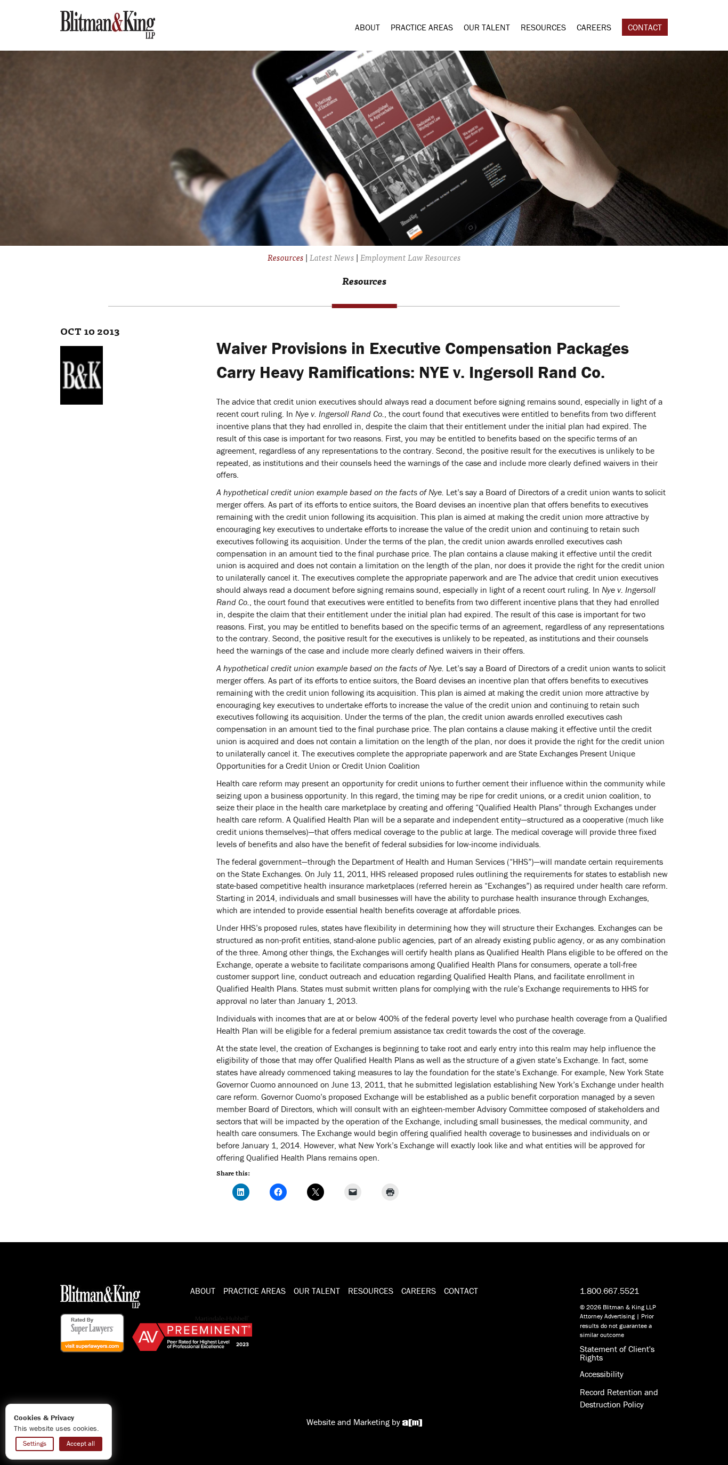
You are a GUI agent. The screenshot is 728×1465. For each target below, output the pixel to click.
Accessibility (602, 1374)
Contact (645, 27)
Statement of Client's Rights (617, 1353)
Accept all (81, 1443)
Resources (543, 27)
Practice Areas (422, 27)
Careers (594, 27)
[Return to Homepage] (107, 23)
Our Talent (487, 27)
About (367, 27)
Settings (34, 1443)
